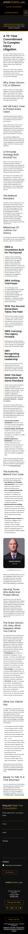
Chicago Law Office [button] (14, 902)
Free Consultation (15, 7)
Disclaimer (5, 861)
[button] (25, 12)
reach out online (19, 794)
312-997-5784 (9, 794)
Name (4, 815)
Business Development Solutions (13, 929)
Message (5, 841)
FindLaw (14, 931)
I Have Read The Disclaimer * (13, 865)
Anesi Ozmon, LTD (13, 924)
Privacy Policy (20, 927)
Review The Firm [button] (14, 919)
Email (4, 832)
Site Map (12, 927)
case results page (15, 465)
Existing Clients (12, 13)
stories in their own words (15, 769)
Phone (4, 824)
